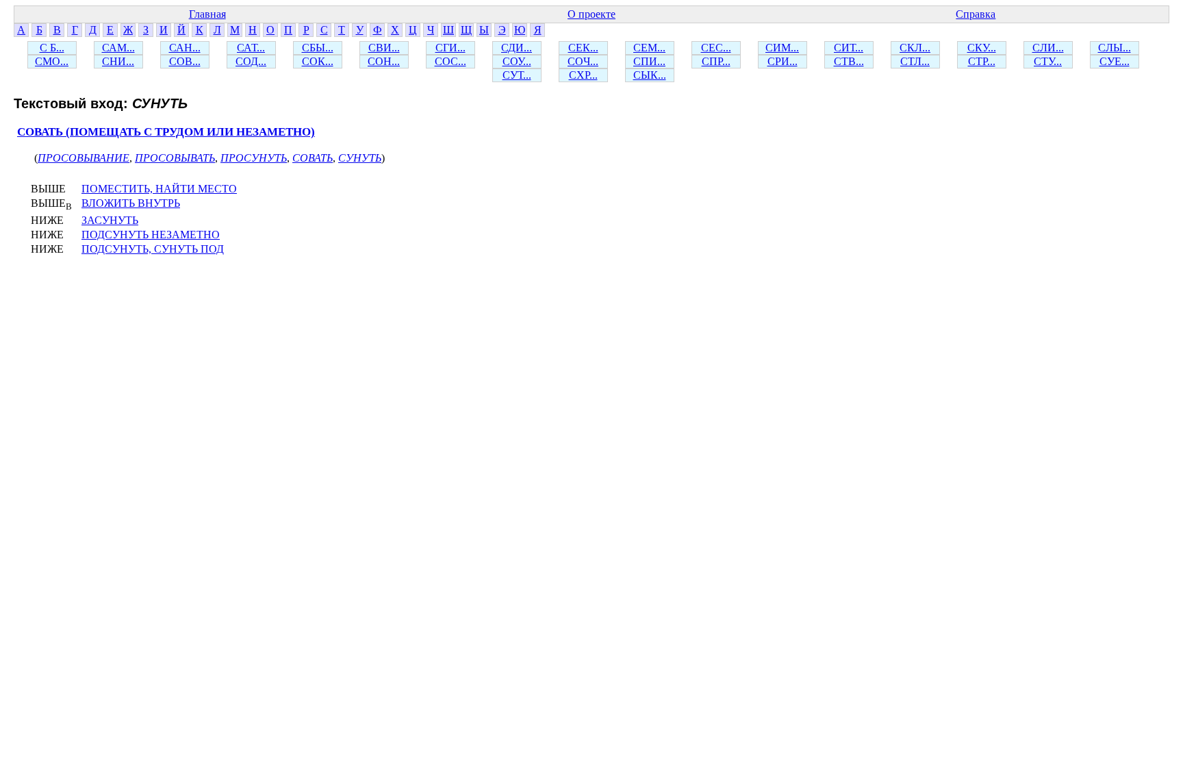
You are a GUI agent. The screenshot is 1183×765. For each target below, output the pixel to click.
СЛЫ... (1114, 47)
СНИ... (118, 61)
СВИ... (384, 47)
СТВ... (849, 61)
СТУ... (1048, 61)
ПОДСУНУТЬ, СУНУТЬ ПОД (152, 249)
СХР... (583, 75)
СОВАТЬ (312, 158)
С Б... (52, 47)
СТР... (981, 61)
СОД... (251, 61)
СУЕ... (1114, 61)
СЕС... (716, 47)
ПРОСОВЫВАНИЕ (83, 158)
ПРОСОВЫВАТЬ (175, 158)
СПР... (716, 61)
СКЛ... (915, 47)
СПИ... (649, 61)
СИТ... (848, 47)
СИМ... (782, 47)
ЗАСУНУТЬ (109, 220)
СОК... (317, 61)
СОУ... (517, 61)
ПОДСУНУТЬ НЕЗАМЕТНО (150, 234)
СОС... (450, 61)
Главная (207, 14)
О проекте (591, 14)
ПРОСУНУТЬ (253, 158)
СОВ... (185, 61)
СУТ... (517, 75)
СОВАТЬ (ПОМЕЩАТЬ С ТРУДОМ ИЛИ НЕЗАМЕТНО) (166, 131)
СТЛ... (915, 61)
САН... (185, 47)
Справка (975, 14)
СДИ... (516, 47)
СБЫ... (317, 47)
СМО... (51, 61)
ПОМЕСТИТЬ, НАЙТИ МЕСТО (159, 189)
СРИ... (782, 61)
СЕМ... (649, 47)
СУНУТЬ (359, 158)
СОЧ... (583, 61)
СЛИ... (1048, 47)
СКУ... (981, 47)
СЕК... (583, 47)
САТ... (251, 47)
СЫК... (649, 75)
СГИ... (450, 47)
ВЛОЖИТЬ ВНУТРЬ (130, 203)
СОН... (384, 61)
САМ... (118, 47)
